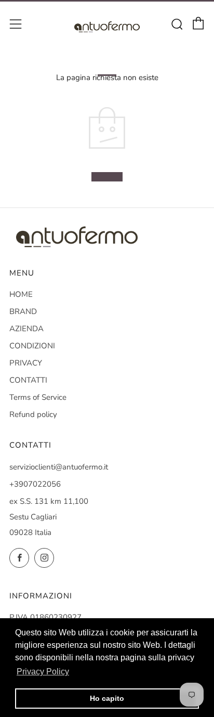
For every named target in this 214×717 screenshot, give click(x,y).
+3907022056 (35, 484)
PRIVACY (25, 363)
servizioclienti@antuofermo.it (58, 467)
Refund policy (33, 414)
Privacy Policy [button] (43, 671)
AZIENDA (26, 328)
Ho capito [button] (107, 698)
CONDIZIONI (32, 346)
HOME (21, 294)
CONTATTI (28, 380)
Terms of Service (37, 397)
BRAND (23, 311)
